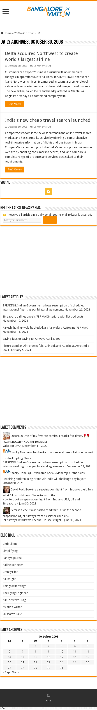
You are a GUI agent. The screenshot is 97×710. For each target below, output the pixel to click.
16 (48, 657)
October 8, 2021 (13, 483)
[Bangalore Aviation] (48, 10)
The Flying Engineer (15, 593)
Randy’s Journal (12, 557)
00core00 (17, 435)
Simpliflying (10, 550)
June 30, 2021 (27, 503)
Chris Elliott (10, 543)
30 (48, 667)
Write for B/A (11, 445)
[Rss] (48, 191)
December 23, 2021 (79, 466)
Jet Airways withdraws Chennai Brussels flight (32, 520)
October (28, 33)
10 (61, 651)
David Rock (18, 489)
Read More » (15, 103)
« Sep (6, 672)
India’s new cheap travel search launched (47, 120)
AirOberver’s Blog (14, 600)
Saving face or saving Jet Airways (24, 338)
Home (7, 33)
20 (9, 662)
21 (22, 662)
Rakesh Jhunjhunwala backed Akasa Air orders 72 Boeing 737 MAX (45, 327)
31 (61, 667)
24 (61, 662)
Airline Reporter (13, 565)
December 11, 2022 (34, 445)
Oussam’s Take (12, 614)
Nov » (15, 672)
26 (87, 662)
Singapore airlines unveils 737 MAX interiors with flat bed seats (43, 316)
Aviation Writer (12, 607)
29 (35, 667)
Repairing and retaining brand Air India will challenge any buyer (44, 479)
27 (9, 667)
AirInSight (9, 579)
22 (35, 662)
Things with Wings (14, 586)
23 (48, 662)
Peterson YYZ (19, 510)
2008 (17, 33)
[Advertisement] (34, 260)
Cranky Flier (10, 572)
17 (61, 657)
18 (74, 657)
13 (9, 657)
